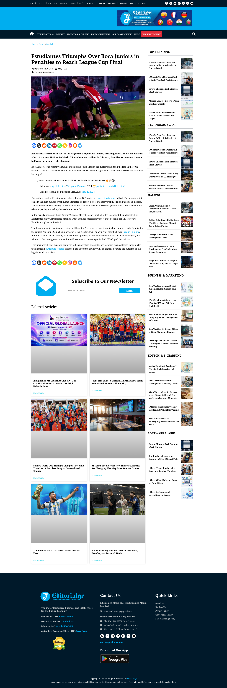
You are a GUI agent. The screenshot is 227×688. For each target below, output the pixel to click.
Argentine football (55, 248)
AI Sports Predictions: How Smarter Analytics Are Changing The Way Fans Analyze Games (116, 467)
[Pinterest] (175, 3)
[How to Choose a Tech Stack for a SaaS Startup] (187, 90)
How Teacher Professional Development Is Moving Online (163, 382)
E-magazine (100, 3)
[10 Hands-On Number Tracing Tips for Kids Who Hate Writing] (187, 408)
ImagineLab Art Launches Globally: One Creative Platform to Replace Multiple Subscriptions (54, 383)
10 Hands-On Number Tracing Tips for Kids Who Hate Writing (164, 408)
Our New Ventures (151, 34)
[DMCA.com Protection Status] (59, 649)
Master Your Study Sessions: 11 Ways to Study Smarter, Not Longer (163, 115)
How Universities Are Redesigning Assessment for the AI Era (164, 421)
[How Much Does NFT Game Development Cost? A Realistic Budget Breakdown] (187, 247)
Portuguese (52, 3)
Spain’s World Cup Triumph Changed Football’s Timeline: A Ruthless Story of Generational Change (58, 468)
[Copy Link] (64, 145)
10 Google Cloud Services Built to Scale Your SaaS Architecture (163, 78)
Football (49, 44)
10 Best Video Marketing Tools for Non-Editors (163, 481)
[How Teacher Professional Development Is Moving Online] (187, 381)
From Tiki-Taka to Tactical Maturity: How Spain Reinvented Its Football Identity (117, 382)
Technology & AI (45, 34)
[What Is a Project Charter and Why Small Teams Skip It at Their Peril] (187, 301)
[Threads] (187, 3)
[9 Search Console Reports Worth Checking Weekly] (187, 102)
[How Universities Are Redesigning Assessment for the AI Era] (187, 420)
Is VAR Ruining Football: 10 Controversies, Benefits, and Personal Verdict (115, 552)
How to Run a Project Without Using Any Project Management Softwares (163, 317)
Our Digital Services (138, 3)
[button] (194, 34)
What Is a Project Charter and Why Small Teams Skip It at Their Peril (163, 303)
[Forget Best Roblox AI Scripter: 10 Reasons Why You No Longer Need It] (187, 262)
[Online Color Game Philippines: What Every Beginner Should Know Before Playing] (187, 221)
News (45, 72)
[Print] (75, 145)
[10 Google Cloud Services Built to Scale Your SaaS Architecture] (187, 78)
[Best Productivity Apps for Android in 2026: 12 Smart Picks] (187, 186)
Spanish (33, 3)
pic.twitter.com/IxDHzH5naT (111, 186)
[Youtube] (191, 3)
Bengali (90, 3)
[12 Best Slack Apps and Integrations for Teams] (187, 493)
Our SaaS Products (122, 34)
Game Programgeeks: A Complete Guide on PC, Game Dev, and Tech (162, 208)
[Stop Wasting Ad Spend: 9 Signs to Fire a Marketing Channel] (187, 330)
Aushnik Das (68, 621)
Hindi (81, 3)
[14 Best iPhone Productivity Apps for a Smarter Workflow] (187, 469)
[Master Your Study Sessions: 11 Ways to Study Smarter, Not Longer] (187, 114)
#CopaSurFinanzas (76, 186)
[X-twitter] (170, 3)
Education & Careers (78, 34)
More (137, 34)
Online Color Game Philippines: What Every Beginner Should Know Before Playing (164, 223)
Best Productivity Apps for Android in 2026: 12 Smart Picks (163, 187)
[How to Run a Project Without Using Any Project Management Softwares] (187, 316)
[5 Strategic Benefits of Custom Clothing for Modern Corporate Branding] (187, 342)
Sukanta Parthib (66, 616)
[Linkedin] (179, 3)
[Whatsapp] (59, 145)
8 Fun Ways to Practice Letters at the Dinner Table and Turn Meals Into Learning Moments (163, 395)
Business (60, 34)
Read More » (38, 393)
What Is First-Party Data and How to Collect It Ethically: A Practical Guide (162, 65)
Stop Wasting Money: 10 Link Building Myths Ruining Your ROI (162, 289)
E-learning (123, 3)
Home (34, 44)
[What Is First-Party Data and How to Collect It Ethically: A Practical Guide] (187, 63)
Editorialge (132, 678)
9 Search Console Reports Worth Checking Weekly (164, 102)
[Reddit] (44, 145)
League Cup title (131, 231)
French (42, 3)
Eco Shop (112, 3)
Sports (41, 44)
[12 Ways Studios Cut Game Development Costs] (187, 235)
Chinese (73, 3)
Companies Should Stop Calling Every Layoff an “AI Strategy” (163, 175)
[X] (39, 145)
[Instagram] (183, 3)
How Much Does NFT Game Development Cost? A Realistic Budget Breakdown (163, 249)
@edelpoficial (59, 186)
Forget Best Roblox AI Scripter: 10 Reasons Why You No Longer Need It (163, 263)
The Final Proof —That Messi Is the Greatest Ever (57, 552)
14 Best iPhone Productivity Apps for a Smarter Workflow (162, 469)
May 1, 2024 (88, 191)
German (63, 3)
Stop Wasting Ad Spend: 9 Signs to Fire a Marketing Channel (163, 330)
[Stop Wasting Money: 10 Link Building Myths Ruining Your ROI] (187, 287)
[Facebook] (166, 3)
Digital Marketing (100, 34)
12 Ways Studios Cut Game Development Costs (161, 236)
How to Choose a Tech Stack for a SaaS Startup (163, 90)
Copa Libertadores (106, 198)
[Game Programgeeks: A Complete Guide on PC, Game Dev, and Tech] (187, 207)
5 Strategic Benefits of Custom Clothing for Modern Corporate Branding (163, 343)
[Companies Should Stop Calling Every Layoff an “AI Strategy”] (187, 174)
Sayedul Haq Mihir (65, 626)
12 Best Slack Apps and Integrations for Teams (159, 493)
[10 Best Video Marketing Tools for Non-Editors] (187, 481)
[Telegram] (80, 145)
